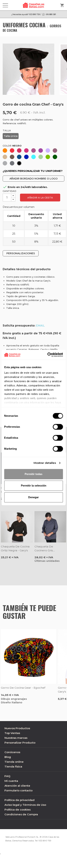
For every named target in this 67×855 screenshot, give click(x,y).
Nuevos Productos (17, 728)
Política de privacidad (19, 800)
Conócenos (12, 752)
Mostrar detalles (45, 463)
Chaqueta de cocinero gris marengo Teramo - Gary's (47, 548)
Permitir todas (33, 474)
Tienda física (13, 766)
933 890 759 (45, 840)
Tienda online (14, 761)
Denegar (33, 497)
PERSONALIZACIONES (20, 253)
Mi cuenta (11, 781)
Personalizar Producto (19, 742)
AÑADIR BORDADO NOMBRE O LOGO (33, 178)
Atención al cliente (17, 785)
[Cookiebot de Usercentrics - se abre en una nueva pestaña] (48, 354)
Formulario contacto (18, 790)
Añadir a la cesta (40, 197)
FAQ (7, 776)
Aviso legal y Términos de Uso (25, 804)
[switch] (58, 427)
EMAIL (40, 325)
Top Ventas (12, 733)
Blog (7, 757)
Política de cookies (17, 809)
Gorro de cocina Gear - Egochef (23, 687)
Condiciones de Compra (21, 814)
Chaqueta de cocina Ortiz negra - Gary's (15, 548)
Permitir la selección (33, 485)
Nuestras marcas (15, 737)
